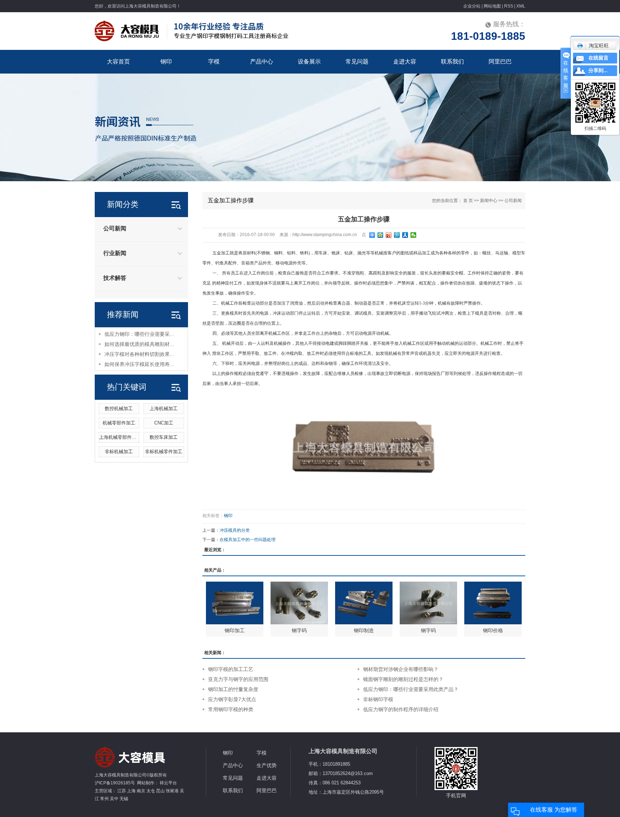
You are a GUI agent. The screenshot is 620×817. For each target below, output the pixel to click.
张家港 (172, 790)
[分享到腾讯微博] (397, 235)
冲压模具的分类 (235, 530)
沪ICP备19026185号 (115, 782)
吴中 (114, 798)
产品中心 (261, 61)
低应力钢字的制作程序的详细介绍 (400, 709)
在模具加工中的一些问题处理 (248, 539)
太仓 (150, 790)
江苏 (121, 790)
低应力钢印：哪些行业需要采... (139, 334)
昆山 (160, 790)
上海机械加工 (164, 408)
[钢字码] (299, 603)
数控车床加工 (164, 437)
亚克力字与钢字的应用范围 (238, 679)
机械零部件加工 (119, 423)
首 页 (468, 200)
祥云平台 (168, 782)
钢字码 (299, 630)
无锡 (123, 798)
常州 (104, 798)
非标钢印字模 (378, 699)
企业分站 (471, 6)
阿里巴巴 (500, 61)
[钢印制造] (364, 603)
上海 (131, 790)
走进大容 (404, 61)
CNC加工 (163, 423)
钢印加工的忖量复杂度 (233, 689)
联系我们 (452, 61)
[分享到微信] (413, 235)
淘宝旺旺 (599, 45)
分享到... (598, 70)
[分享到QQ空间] (380, 235)
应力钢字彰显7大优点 (232, 699)
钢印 (166, 61)
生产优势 (267, 765)
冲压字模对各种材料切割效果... (139, 354)
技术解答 (114, 278)
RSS (508, 6)
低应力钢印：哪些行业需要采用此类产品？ (411, 689)
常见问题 (357, 61)
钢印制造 (364, 630)
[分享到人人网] (405, 235)
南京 (141, 790)
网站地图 (492, 6)
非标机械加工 (119, 451)
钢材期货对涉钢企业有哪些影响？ (400, 669)
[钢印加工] (234, 603)
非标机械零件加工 (163, 451)
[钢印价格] (493, 603)
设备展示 (309, 61)
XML (520, 6)
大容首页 (118, 61)
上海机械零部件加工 (120, 437)
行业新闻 (114, 253)
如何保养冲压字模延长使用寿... (139, 364)
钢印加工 (235, 630)
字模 (214, 61)
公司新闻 (114, 228)
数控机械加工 (119, 408)
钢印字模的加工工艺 (230, 669)
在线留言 (598, 58)
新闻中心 (488, 200)
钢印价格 (493, 630)
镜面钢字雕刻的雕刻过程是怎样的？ (403, 679)
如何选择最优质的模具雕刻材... (139, 344)
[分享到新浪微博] (389, 235)
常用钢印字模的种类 (230, 709)
